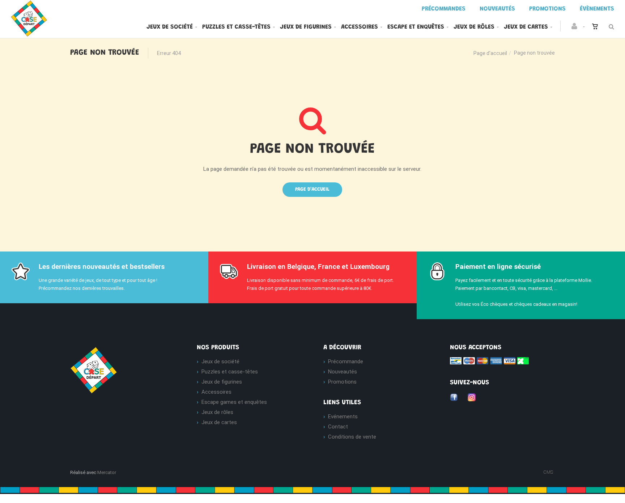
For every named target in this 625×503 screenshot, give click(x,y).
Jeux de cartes (526, 27)
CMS (548, 472)
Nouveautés (342, 371)
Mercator (106, 472)
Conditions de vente (352, 437)
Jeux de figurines (306, 27)
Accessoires (359, 27)
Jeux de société (169, 27)
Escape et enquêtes (415, 27)
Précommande (345, 361)
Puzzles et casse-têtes (236, 27)
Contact (338, 426)
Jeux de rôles (474, 27)
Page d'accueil (490, 53)
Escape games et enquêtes (234, 402)
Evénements (343, 416)
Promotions (342, 382)
